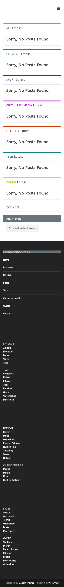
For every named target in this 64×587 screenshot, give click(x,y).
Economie (8, 267)
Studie (6, 557)
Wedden (7, 542)
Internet (7, 381)
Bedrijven (8, 388)
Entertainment (10, 549)
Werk (6, 359)
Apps (6, 384)
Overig (6, 306)
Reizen (6, 432)
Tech (5, 290)
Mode (6, 436)
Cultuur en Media (12, 298)
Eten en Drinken (11, 443)
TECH (6, 370)
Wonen (6, 454)
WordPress (53, 583)
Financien (8, 351)
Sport (6, 283)
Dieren (6, 546)
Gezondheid (9, 439)
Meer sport (9, 531)
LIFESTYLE (8, 428)
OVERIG (7, 538)
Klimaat (7, 553)
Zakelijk (7, 348)
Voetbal (7, 512)
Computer (8, 373)
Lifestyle (7, 275)
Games (6, 392)
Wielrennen (9, 523)
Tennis (6, 520)
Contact (7, 313)
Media (6, 473)
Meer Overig (9, 560)
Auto (5, 362)
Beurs (6, 355)
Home (6, 260)
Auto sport (8, 516)
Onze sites (8, 564)
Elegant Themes (26, 583)
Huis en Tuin (9, 447)
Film (5, 476)
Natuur (7, 458)
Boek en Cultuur (11, 480)
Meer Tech (8, 399)
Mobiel (6, 377)
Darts (6, 527)
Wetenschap (9, 396)
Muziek (6, 469)
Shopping (8, 450)
